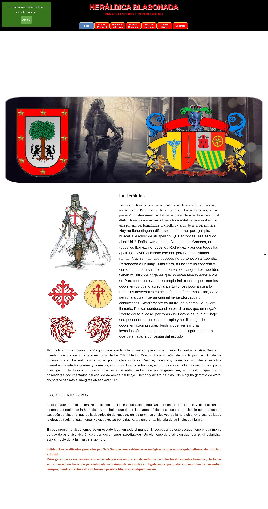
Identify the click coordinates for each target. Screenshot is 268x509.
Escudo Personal (102, 25)
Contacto (180, 26)
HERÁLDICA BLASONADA (133, 7)
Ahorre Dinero (164, 25)
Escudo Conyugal (133, 25)
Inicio (86, 26)
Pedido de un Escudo (117, 25)
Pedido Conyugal (149, 25)
